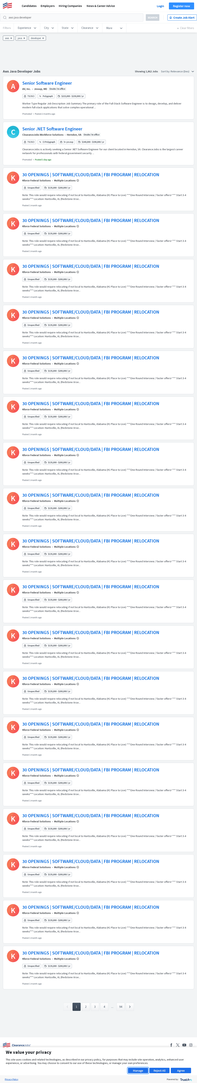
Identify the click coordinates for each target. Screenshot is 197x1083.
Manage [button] (138, 1070)
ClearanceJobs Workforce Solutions (42, 134)
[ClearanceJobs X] (177, 1045)
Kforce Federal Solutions (36, 180)
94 (120, 1007)
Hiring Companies (70, 6)
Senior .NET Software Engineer (52, 129)
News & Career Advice (101, 6)
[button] (27, 28)
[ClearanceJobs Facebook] (171, 1045)
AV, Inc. (26, 89)
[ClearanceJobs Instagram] (191, 1045)
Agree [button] (181, 1070)
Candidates (29, 6)
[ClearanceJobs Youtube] (184, 1045)
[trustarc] (186, 1079)
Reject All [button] (159, 1070)
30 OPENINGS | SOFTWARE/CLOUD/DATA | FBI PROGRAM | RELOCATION (90, 175)
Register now (181, 6)
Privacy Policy (11, 1079)
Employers (48, 6)
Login (160, 6)
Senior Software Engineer (47, 83)
